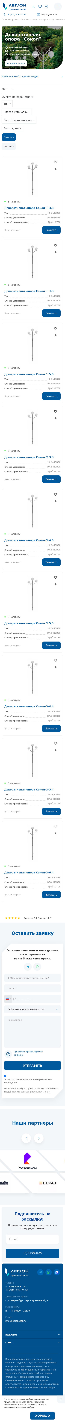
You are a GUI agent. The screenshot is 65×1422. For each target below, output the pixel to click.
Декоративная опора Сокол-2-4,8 (28, 540)
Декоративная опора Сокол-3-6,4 (28, 872)
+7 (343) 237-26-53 (16, 1290)
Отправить (32, 1065)
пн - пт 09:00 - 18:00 (17, 1310)
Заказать (51, 230)
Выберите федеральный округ (26, 1009)
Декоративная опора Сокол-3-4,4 (28, 706)
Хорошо (42, 1415)
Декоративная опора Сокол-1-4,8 (28, 290)
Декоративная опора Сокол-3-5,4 (28, 789)
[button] (26, 1138)
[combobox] (8, 999)
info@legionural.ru (49, 14)
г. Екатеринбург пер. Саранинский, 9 (26, 1300)
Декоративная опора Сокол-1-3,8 (28, 207)
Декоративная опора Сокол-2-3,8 (28, 457)
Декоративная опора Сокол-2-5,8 (28, 623)
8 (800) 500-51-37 (17, 14)
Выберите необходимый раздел (20, 76)
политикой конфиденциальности (31, 1091)
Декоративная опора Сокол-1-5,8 (28, 374)
